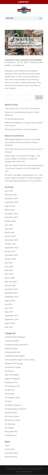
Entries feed (10, 449)
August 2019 (10, 300)
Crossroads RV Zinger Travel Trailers (20, 359)
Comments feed (11, 453)
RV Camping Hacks (12, 397)
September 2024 (11, 202)
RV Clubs (8, 401)
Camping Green (11, 348)
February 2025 (11, 194)
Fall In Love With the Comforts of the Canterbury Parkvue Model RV (22, 142)
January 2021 (10, 251)
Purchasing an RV (12, 386)
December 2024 (11, 198)
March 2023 (10, 232)
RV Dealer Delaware (13, 405)
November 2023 (11, 217)
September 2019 (11, 297)
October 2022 (10, 244)
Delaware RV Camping (14, 363)
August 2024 (10, 206)
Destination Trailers (13, 367)
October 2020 (10, 259)
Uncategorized (18, 65)
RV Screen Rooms (12, 416)
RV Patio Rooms (11, 412)
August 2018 (10, 323)
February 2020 (11, 281)
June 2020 (9, 266)
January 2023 (10, 236)
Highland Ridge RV (12, 378)
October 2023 (10, 221)
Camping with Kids (12, 352)
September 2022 (11, 247)
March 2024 (10, 210)
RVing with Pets (11, 431)
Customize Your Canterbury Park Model (23, 60)
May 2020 (9, 270)
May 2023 (9, 228)
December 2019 (11, 289)
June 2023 (9, 225)
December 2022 (11, 240)
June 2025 (9, 191)
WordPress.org (11, 456)
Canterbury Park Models (15, 356)
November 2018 (11, 315)
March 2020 (10, 278)
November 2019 (11, 293)
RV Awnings (9, 393)
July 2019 (8, 304)
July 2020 (8, 263)
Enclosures (9, 371)
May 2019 (9, 312)
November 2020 (11, 255)
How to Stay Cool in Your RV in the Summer (22, 108)
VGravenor (11, 62)
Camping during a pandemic (16, 344)
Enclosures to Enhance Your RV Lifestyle (21, 129)
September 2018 (11, 319)
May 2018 (9, 327)
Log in (7, 445)
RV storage (9, 428)
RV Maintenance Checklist (15, 409)
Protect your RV (11, 382)
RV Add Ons (10, 390)
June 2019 (9, 308)
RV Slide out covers (12, 420)
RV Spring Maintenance (14, 119)
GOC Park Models (12, 375)
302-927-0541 (24, 2)
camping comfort (12, 341)
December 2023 (11, 213)
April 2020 (9, 274)
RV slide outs (10, 424)
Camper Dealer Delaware (15, 337)
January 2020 (10, 285)
